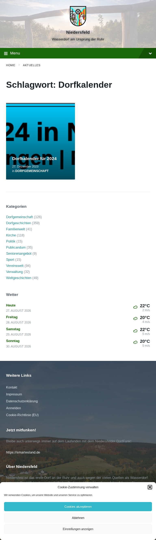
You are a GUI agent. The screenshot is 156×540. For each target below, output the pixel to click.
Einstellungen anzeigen (78, 529)
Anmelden (13, 408)
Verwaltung (14, 272)
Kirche (11, 235)
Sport (10, 260)
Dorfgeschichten (18, 223)
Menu (15, 53)
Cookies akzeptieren (78, 506)
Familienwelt (15, 229)
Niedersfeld (78, 32)
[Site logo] (78, 25)
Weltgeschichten (18, 278)
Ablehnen (78, 517)
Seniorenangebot (18, 253)
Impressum (14, 394)
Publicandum (16, 247)
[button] (150, 487)
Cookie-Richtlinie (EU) (22, 415)
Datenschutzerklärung (22, 401)
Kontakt (11, 387)
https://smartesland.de (23, 452)
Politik (10, 241)
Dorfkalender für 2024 (34, 158)
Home (10, 65)
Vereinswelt (15, 266)
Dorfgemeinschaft (32, 171)
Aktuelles (31, 65)
